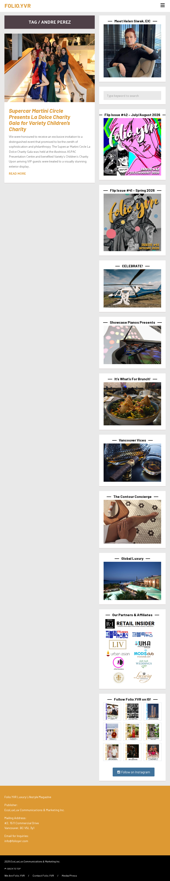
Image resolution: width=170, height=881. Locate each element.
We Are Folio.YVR (14, 875)
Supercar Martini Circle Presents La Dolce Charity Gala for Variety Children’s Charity (39, 119)
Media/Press (69, 875)
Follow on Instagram (135, 772)
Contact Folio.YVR (43, 875)
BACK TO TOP (14, 868)
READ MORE (17, 173)
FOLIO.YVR (17, 5)
